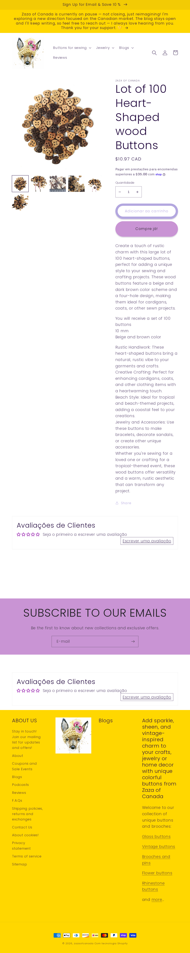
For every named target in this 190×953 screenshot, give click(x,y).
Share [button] (126, 503)
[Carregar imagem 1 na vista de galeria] (20, 184)
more (157, 899)
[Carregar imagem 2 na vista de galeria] (39, 184)
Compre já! (146, 228)
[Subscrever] (133, 641)
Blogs (17, 777)
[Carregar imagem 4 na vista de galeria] (76, 184)
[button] (71, 48)
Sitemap (19, 864)
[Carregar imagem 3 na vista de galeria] (58, 184)
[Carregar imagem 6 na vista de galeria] (20, 202)
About (17, 755)
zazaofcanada (84, 943)
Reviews (19, 792)
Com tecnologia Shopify (111, 943)
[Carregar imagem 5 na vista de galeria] (95, 184)
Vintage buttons (158, 846)
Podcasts (20, 784)
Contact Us (22, 827)
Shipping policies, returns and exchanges (27, 814)
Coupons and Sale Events (24, 766)
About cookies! (25, 835)
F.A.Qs (17, 800)
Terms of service (26, 856)
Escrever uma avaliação (147, 541)
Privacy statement (21, 846)
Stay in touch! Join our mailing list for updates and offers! (26, 739)
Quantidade (125, 183)
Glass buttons (156, 836)
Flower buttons (157, 873)
